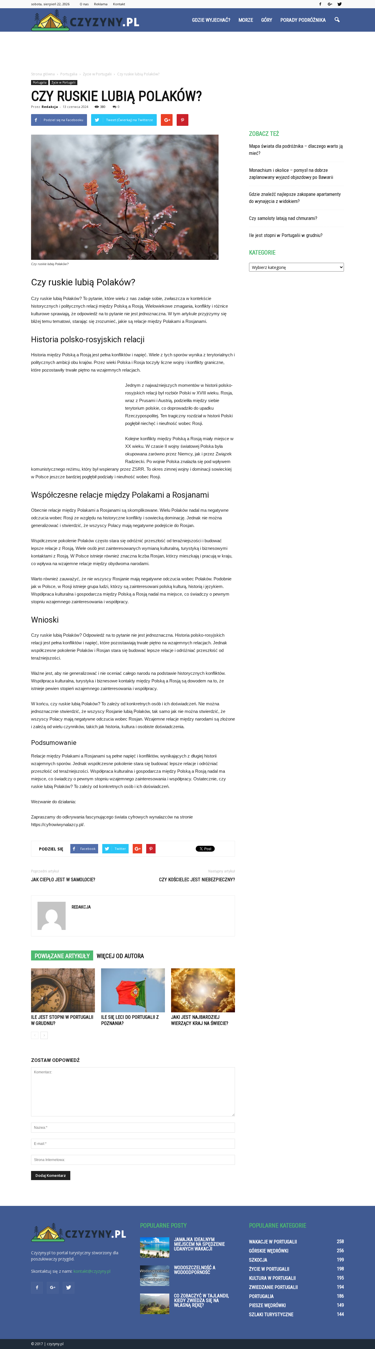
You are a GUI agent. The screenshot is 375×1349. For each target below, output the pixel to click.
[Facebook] (320, 4)
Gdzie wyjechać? (211, 20)
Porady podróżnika (303, 20)
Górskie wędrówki (268, 1251)
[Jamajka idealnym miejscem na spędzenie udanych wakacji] (154, 1247)
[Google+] (329, 4)
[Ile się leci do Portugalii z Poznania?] (133, 990)
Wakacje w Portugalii (273, 1242)
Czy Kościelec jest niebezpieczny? (197, 879)
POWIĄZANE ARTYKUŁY (62, 956)
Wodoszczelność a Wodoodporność (194, 1270)
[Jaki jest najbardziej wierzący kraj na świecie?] (203, 990)
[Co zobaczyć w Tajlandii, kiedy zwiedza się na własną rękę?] (154, 1304)
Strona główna (43, 74)
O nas (84, 4)
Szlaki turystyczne (271, 1314)
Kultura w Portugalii (272, 1278)
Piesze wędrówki (267, 1305)
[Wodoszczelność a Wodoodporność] (154, 1275)
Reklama (101, 4)
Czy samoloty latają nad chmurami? (283, 218)
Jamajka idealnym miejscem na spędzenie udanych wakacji (199, 1244)
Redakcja (50, 106)
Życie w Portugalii (64, 82)
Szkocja (258, 1260)
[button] (337, 20)
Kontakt (119, 4)
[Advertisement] (187, 52)
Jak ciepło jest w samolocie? (63, 879)
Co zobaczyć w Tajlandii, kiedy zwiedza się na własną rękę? (201, 1300)
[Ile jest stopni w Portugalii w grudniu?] (63, 990)
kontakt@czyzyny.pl (92, 1271)
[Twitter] (339, 4)
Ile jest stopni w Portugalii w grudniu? (286, 235)
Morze (245, 20)
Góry (266, 20)
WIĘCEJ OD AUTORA (120, 956)
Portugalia (40, 82)
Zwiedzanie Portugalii (273, 1287)
